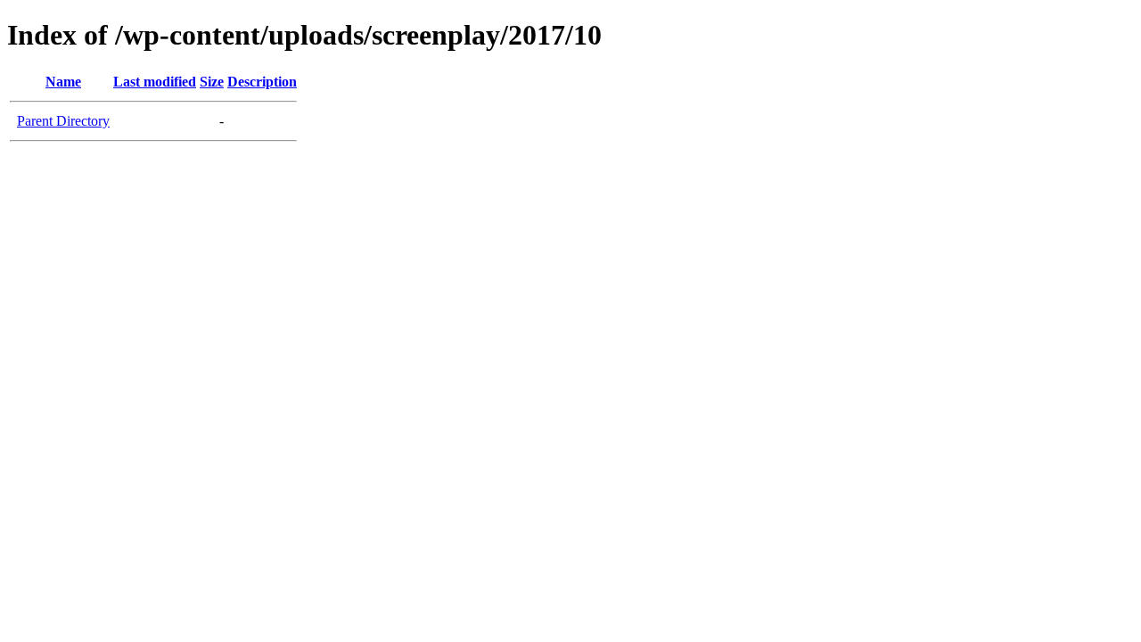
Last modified (154, 81)
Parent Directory (63, 120)
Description (262, 81)
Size (212, 81)
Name (63, 81)
